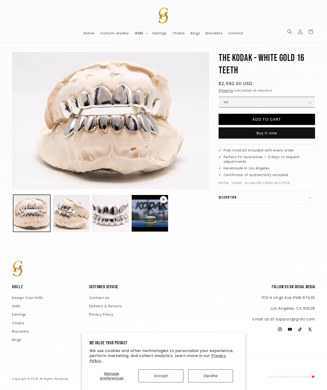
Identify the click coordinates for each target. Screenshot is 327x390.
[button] (141, 33)
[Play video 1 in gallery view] (150, 213)
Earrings (19, 314)
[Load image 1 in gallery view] (31, 213)
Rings (16, 339)
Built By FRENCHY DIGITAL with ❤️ (291, 377)
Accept (161, 376)
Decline (210, 376)
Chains (18, 323)
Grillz (16, 306)
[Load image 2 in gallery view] (71, 213)
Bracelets (20, 331)
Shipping (226, 90)
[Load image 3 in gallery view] (110, 213)
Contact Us (99, 297)
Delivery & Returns (105, 306)
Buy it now (267, 132)
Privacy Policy (101, 314)
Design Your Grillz (27, 297)
